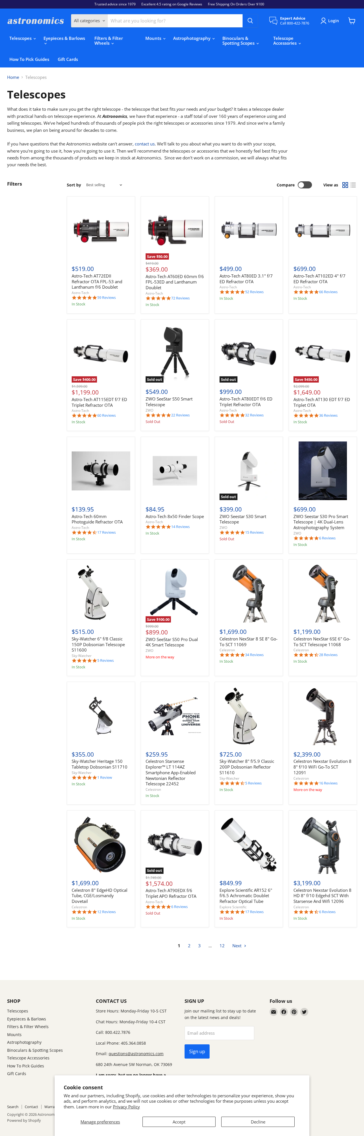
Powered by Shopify (24, 1120)
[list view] (353, 185)
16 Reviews (328, 783)
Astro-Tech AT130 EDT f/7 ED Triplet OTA (321, 402)
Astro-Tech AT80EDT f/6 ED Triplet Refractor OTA (246, 401)
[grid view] (345, 185)
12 (222, 945)
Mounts (153, 38)
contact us (145, 144)
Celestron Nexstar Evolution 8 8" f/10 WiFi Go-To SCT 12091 (322, 766)
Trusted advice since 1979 (115, 4)
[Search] (250, 20)
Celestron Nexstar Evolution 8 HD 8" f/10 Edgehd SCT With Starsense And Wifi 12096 (322, 895)
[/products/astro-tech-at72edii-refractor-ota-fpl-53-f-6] (101, 230)
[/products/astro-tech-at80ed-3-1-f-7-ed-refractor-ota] (249, 230)
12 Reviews (106, 911)
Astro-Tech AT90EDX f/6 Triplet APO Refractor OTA (171, 893)
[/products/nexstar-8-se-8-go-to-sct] (249, 593)
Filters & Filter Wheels (108, 40)
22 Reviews (180, 415)
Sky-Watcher (82, 655)
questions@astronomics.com (136, 1053)
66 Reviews (328, 291)
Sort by (74, 185)
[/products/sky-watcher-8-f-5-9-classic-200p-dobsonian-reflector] (249, 716)
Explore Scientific (233, 907)
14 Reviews (180, 526)
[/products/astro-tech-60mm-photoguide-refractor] (101, 470)
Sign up (197, 1051)
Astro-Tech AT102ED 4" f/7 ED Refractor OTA (319, 278)
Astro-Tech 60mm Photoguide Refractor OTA (97, 519)
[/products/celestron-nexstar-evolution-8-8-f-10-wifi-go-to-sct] (322, 716)
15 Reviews (254, 532)
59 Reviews (106, 297)
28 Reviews (328, 654)
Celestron (227, 650)
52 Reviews (254, 291)
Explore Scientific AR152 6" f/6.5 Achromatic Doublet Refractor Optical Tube (246, 895)
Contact (31, 1106)
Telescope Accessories (285, 40)
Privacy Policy (126, 1107)
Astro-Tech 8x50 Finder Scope (175, 516)
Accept (179, 1122)
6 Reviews (327, 538)
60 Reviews (106, 415)
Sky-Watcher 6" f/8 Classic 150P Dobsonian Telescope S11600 (98, 644)
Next (237, 945)
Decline (258, 1122)
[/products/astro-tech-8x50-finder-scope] (175, 470)
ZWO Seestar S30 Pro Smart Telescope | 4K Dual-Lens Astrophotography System (320, 521)
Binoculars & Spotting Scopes (239, 40)
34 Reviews (254, 654)
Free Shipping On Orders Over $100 (236, 4)
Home (13, 77)
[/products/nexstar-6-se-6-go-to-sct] (322, 593)
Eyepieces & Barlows (64, 38)
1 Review (104, 777)
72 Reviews (180, 298)
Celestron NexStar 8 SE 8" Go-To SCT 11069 (249, 641)
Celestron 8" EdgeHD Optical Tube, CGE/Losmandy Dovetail (99, 895)
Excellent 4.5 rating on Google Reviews (171, 4)
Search (12, 1106)
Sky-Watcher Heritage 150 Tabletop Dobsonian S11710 (99, 764)
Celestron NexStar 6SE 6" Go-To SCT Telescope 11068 (321, 641)
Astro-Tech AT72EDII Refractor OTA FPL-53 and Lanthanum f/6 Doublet (97, 281)
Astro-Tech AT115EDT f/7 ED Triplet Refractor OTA (99, 402)
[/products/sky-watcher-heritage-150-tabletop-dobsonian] (101, 716)
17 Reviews (106, 532)
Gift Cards (68, 59)
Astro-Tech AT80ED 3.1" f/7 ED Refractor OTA (246, 278)
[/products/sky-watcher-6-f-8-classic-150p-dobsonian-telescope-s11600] (101, 593)
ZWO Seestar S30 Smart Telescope (243, 519)
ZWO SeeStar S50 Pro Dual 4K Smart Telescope (172, 642)
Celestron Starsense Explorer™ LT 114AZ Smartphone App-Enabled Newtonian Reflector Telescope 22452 (171, 772)
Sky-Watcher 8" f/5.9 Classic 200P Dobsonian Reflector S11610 (247, 766)
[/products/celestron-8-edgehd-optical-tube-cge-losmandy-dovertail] (101, 844)
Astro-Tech (80, 292)
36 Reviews (328, 415)
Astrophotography (192, 38)
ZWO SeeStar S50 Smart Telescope (169, 401)
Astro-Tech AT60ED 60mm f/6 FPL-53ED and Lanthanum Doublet (175, 282)
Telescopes (21, 38)
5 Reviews (105, 660)
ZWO (149, 410)
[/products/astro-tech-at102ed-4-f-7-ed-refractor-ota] (322, 230)
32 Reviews (254, 415)
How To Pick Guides (29, 59)
